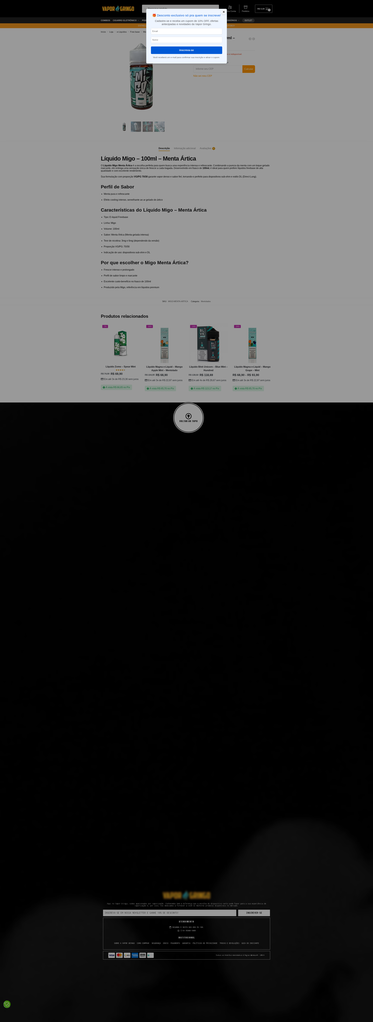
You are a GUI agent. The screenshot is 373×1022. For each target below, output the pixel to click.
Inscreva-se (186, 50)
